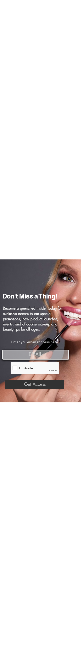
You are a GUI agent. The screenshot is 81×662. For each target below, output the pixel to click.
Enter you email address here (34, 342)
